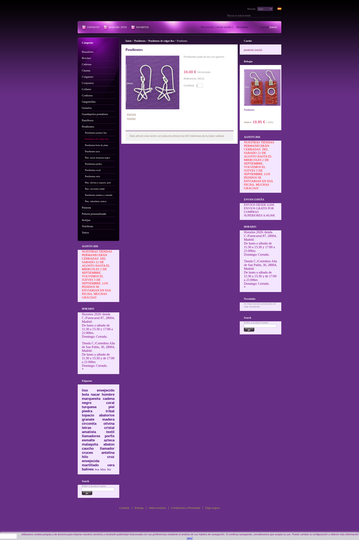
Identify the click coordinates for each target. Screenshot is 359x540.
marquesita (91, 399)
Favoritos (142, 27)
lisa (97, 469)
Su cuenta (242, 27)
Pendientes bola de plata (96, 145)
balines (88, 469)
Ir (279, 15)
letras (86, 428)
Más (136, 127)
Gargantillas (89, 101)
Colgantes (87, 76)
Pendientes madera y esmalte (98, 195)
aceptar (8, 536)
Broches (86, 58)
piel (111, 407)
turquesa (89, 407)
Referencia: (190, 78)
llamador (107, 448)
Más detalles (195, 64)
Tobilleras (87, 226)
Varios (85, 232)
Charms (86, 70)
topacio (88, 415)
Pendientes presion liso (96, 132)
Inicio (128, 40)
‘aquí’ (190, 538)
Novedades (250, 298)
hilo (85, 457)
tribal (110, 411)
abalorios (106, 415)
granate (88, 419)
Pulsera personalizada (94, 213)
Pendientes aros (92, 151)
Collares (86, 89)
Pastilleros (87, 120)
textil (110, 432)
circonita (89, 424)
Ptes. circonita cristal (95, 189)
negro (86, 403)
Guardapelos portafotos (95, 114)
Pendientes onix (92, 176)
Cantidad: (189, 85)
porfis (109, 436)
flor (109, 469)
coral (110, 403)
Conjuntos (88, 83)
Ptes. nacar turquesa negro (97, 157)
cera (110, 465)
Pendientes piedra (93, 164)
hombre (108, 394)
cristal (109, 428)
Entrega (139, 508)
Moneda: (251, 8)
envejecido (105, 390)
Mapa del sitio (118, 27)
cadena (108, 399)
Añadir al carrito (195, 93)
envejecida (90, 461)
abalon (108, 444)
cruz (110, 457)
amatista (89, 432)
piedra (87, 411)
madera (108, 419)
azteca (109, 440)
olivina (108, 424)
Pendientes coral (93, 170)
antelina (107, 453)
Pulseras (86, 207)
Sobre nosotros (157, 508)
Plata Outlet (106, 12)
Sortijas (86, 220)
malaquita (90, 444)
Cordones (87, 95)
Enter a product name (94, 486)
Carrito (265, 27)
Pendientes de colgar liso (97, 139)
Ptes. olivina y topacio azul (98, 182)
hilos (103, 469)
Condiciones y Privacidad (185, 508)
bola (85, 394)
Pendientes (88, 126)
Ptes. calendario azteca (95, 201)
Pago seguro (212, 508)
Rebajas (248, 61)
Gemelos (87, 107)
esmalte (88, 440)
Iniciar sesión (223, 27)
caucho (88, 448)
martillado (90, 465)
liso (85, 390)
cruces (87, 453)
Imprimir (131, 114)
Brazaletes (87, 51)
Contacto (93, 27)
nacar (95, 394)
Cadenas (86, 64)
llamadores (91, 436)
